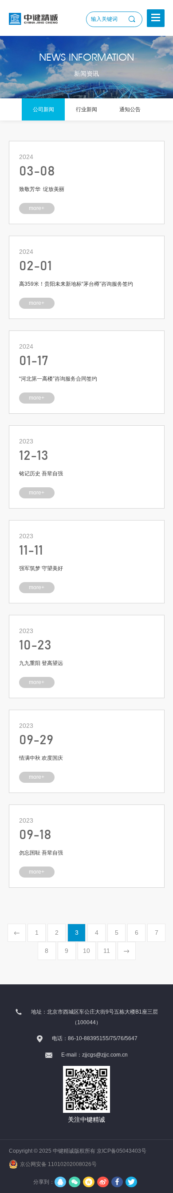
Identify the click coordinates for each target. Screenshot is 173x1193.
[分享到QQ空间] (88, 1182)
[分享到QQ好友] (60, 1182)
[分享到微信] (74, 1182)
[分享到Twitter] (131, 1182)
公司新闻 (43, 109)
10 (86, 950)
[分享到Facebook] (117, 1182)
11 (106, 950)
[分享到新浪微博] (103, 1182)
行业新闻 (86, 109)
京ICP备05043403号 (121, 1151)
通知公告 (130, 109)
